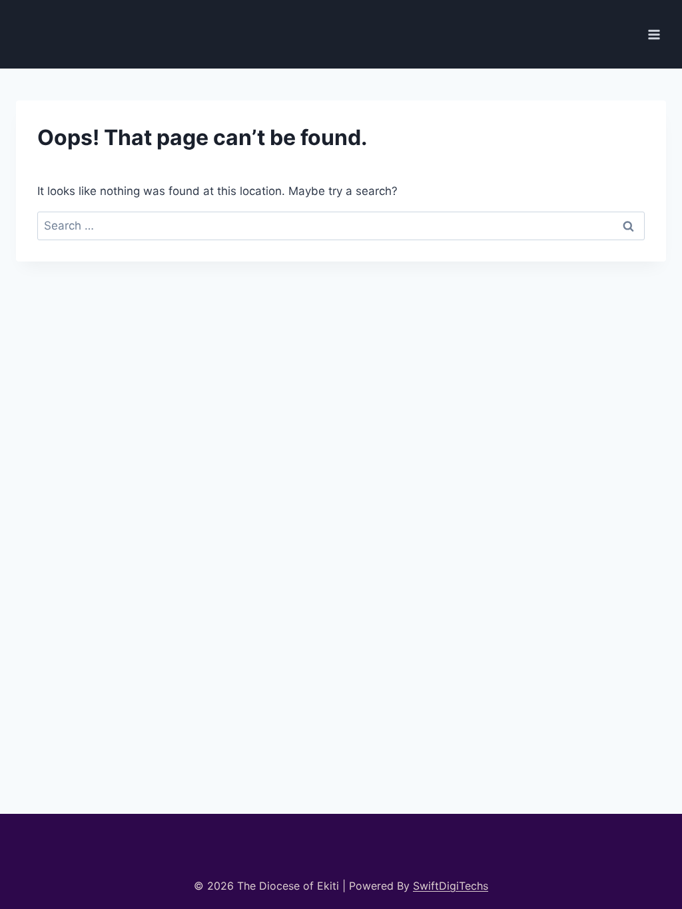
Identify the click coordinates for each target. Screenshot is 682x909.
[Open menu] (653, 34)
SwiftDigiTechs (450, 885)
